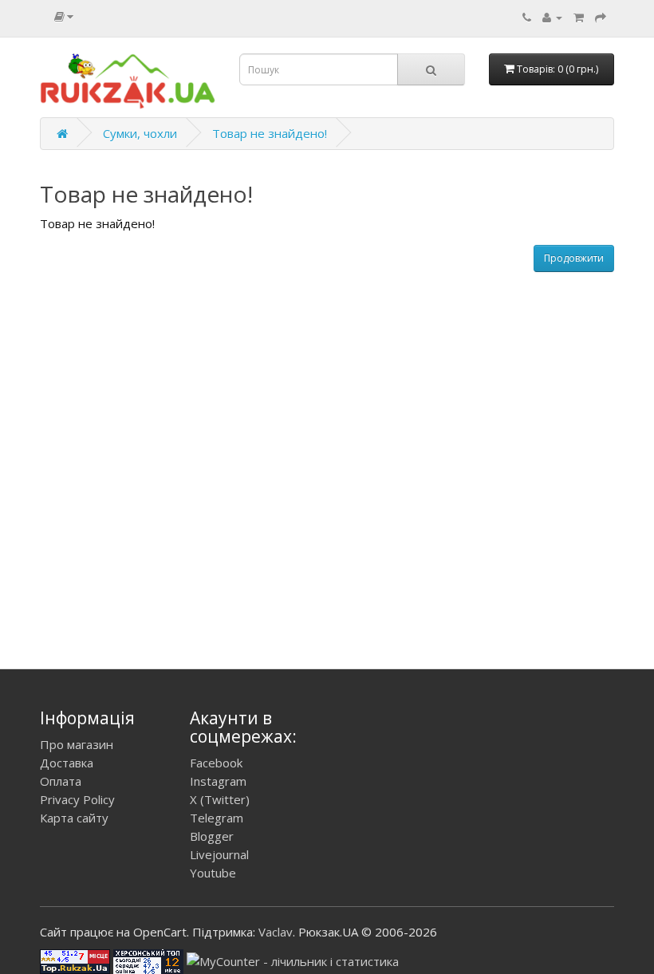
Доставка (66, 763)
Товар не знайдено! (269, 133)
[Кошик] (578, 17)
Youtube (213, 873)
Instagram (218, 781)
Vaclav (275, 932)
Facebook (216, 763)
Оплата (60, 781)
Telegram (216, 818)
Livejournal (219, 854)
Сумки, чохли (140, 133)
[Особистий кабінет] (552, 17)
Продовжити (574, 258)
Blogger (212, 836)
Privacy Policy (77, 799)
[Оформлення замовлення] (600, 17)
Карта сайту (74, 818)
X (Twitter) (220, 799)
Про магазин (76, 744)
